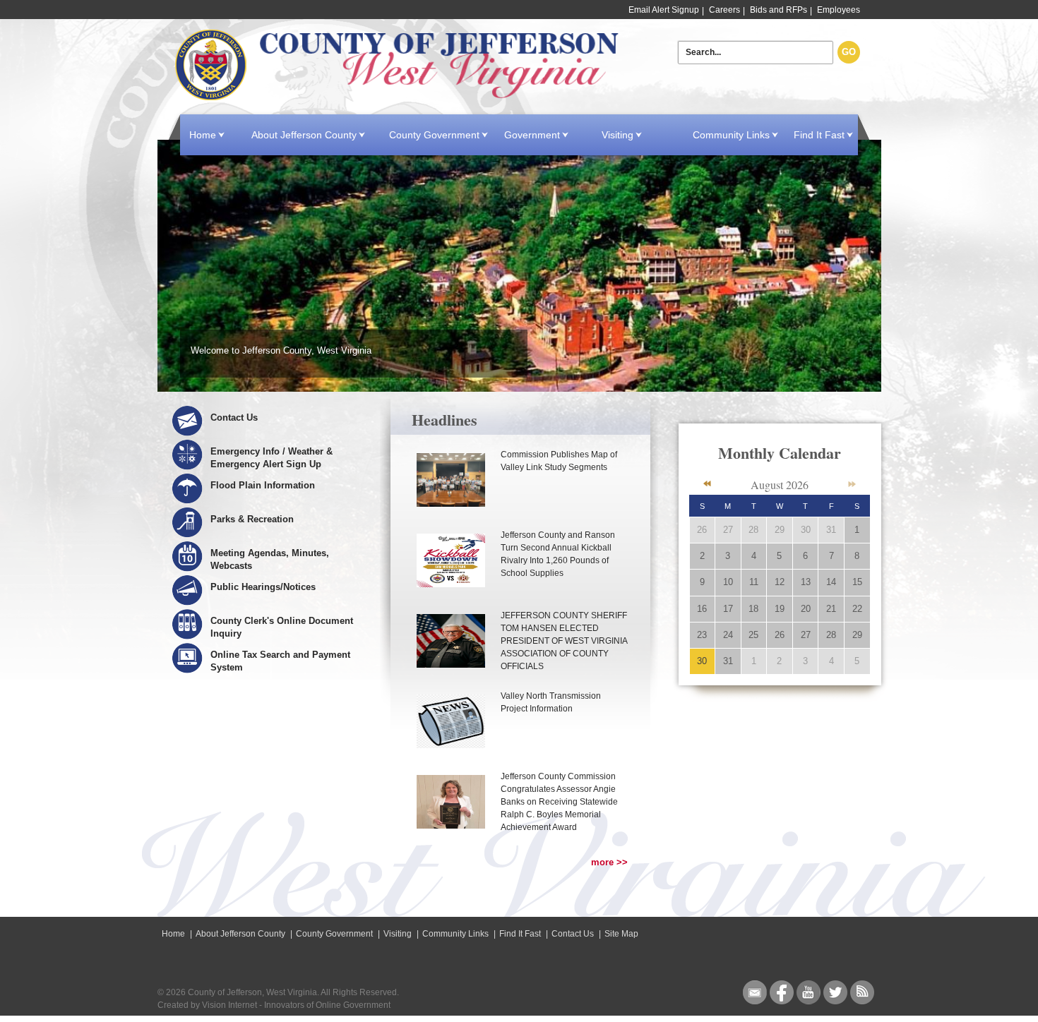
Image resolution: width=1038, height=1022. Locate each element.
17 (728, 608)
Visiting (617, 134)
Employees (838, 10)
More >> (609, 862)
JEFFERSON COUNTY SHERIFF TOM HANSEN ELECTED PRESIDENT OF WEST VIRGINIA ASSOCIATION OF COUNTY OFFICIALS (564, 641)
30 (806, 529)
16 (702, 608)
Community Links (731, 134)
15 (857, 582)
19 (780, 608)
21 (831, 608)
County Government (434, 134)
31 (831, 529)
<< (707, 484)
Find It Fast (819, 134)
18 (753, 608)
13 (806, 582)
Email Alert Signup (663, 10)
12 (780, 582)
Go (849, 52)
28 (753, 529)
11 (753, 582)
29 (780, 529)
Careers (724, 10)
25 (753, 635)
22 (857, 608)
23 (702, 635)
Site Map (621, 934)
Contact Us (572, 934)
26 (702, 529)
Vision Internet (229, 1005)
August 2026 (780, 484)
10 (728, 582)
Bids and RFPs (778, 10)
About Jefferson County (304, 134)
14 (831, 582)
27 (728, 529)
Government (532, 134)
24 (728, 635)
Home (399, 65)
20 (806, 608)
